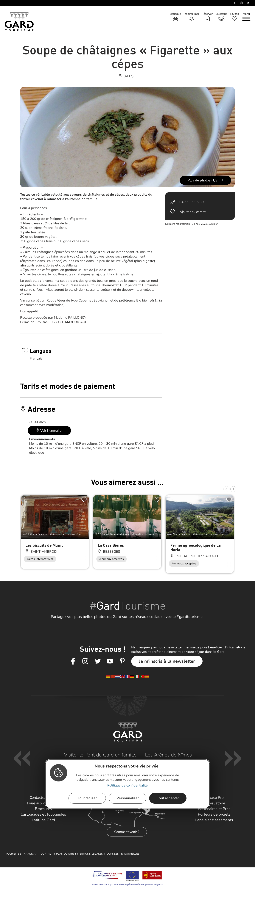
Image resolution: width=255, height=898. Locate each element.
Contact (47, 853)
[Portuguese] (142, 676)
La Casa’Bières (111, 545)
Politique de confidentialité (127, 785)
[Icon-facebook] (73, 661)
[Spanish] (146, 676)
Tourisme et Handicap (21, 853)
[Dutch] (117, 676)
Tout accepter (168, 798)
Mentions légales (90, 853)
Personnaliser (127, 798)
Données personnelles (122, 853)
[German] (132, 676)
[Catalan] (108, 676)
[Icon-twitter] (97, 661)
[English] (122, 676)
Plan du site (65, 853)
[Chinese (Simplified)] (113, 676)
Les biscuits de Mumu (44, 545)
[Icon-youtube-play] (110, 661)
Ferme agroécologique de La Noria (195, 547)
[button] (226, 489)
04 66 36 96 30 (191, 202)
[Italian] (137, 676)
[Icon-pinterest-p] (122, 661)
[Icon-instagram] (85, 661)
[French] (127, 676)
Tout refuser (87, 798)
